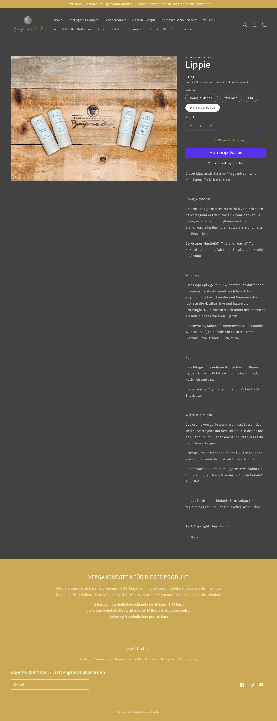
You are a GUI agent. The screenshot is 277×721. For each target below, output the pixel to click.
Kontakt (150, 659)
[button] (245, 24)
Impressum (123, 659)
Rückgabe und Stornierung (179, 659)
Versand (204, 82)
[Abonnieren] (84, 684)
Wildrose (230, 98)
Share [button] (194, 537)
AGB (138, 659)
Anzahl (189, 117)
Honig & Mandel (201, 98)
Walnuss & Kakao (202, 108)
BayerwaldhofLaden (132, 712)
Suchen (84, 659)
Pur (250, 98)
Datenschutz (102, 659)
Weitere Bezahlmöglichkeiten (225, 163)
